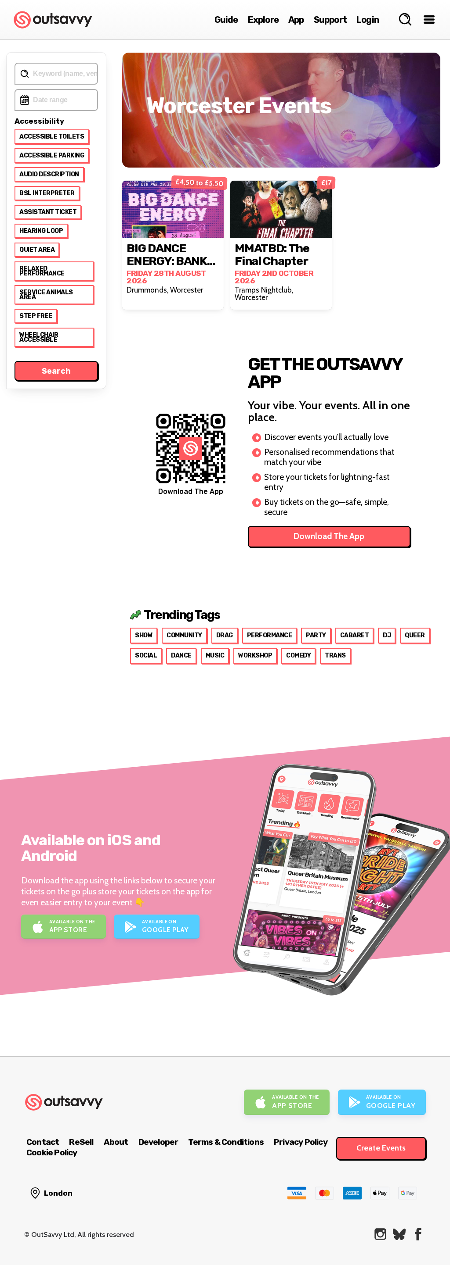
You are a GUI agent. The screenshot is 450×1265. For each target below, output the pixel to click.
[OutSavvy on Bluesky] (399, 1234)
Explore (263, 19)
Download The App (329, 536)
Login (367, 19)
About (116, 1142)
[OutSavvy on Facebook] (418, 1234)
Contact (42, 1142)
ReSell (81, 1142)
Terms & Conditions (226, 1142)
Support (330, 19)
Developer (158, 1142)
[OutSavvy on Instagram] (380, 1234)
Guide (226, 19)
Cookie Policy (51, 1152)
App (296, 19)
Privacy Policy (300, 1142)
